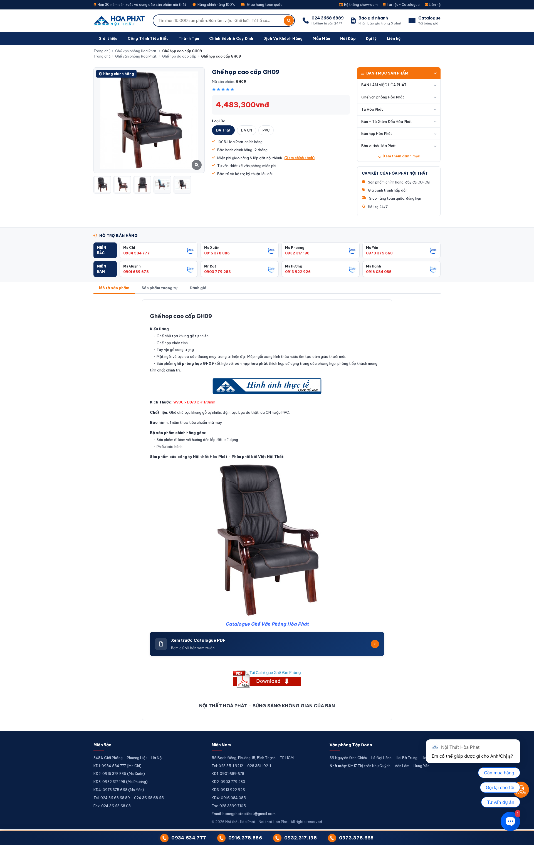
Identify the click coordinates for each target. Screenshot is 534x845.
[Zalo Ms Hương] (352, 268)
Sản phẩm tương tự (159, 288)
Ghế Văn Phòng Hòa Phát (280, 624)
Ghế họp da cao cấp (179, 56)
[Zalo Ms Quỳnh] (190, 268)
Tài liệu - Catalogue (403, 5)
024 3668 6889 (328, 18)
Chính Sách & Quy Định (231, 38)
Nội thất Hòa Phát (210, 456)
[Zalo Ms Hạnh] (433, 268)
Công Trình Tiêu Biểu (148, 38)
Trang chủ (101, 51)
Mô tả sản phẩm (114, 288)
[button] (105, 250)
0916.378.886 (245, 838)
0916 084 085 (379, 271)
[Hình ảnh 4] (162, 185)
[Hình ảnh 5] (182, 185)
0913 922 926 (298, 271)
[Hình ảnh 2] (122, 185)
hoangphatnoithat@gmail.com (249, 813)
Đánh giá (198, 288)
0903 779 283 (217, 271)
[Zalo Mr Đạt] (271, 268)
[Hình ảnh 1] (102, 185)
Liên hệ (434, 5)
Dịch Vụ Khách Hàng (283, 38)
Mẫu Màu (321, 38)
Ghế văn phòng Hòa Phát (136, 51)
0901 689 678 (136, 271)
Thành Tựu (189, 38)
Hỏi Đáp (348, 38)
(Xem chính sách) (299, 158)
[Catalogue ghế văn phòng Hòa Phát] (267, 679)
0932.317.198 (300, 838)
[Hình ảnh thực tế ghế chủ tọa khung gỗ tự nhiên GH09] (267, 386)
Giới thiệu (108, 38)
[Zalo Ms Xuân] (271, 250)
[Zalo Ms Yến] (433, 250)
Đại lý (371, 38)
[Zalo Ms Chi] (190, 250)
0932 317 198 (297, 253)
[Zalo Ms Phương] (352, 250)
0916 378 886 (217, 253)
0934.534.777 (188, 838)
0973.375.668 (356, 838)
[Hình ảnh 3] (142, 185)
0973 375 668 (379, 253)
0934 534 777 (136, 253)
